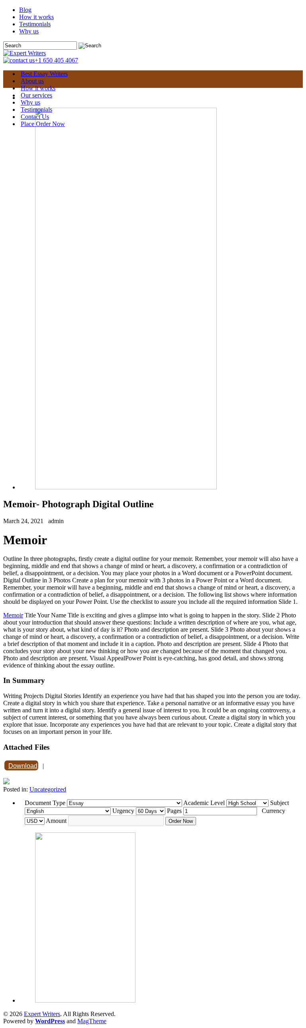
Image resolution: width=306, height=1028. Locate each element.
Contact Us (35, 116)
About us (32, 81)
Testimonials (35, 24)
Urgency (123, 810)
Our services (36, 95)
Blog (25, 9)
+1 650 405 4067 (56, 60)
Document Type (45, 802)
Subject (279, 802)
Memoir (13, 615)
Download (22, 765)
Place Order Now (43, 123)
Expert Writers (42, 1014)
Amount (56, 820)
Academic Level (204, 802)
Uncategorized (47, 789)
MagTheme (91, 1021)
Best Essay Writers (44, 73)
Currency (273, 810)
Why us (29, 31)
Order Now (181, 821)
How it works (36, 17)
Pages (174, 810)
